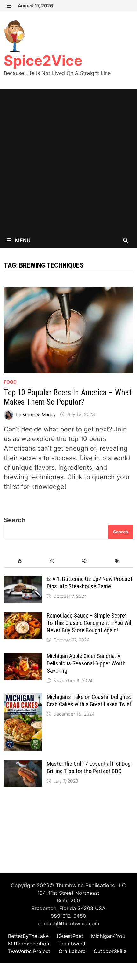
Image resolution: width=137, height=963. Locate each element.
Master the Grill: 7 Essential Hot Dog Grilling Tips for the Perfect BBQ (89, 767)
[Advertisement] (68, 160)
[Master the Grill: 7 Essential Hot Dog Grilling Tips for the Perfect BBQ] (23, 765)
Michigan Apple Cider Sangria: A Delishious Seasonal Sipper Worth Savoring (86, 663)
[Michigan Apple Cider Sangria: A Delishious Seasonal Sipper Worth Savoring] (23, 657)
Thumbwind (71, 943)
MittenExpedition (28, 943)
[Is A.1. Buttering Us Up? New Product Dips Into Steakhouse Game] (23, 580)
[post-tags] (117, 561)
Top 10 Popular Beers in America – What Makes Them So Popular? (68, 397)
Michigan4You (108, 936)
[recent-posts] (52, 561)
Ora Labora (72, 951)
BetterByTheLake (28, 936)
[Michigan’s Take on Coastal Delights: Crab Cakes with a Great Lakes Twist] (23, 698)
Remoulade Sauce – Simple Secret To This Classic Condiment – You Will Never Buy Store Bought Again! (90, 623)
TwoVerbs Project (29, 951)
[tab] (20, 561)
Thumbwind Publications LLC (91, 885)
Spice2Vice (43, 60)
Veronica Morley (39, 414)
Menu (22, 240)
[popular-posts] (20, 561)
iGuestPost (70, 936)
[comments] (84, 561)
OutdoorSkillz (110, 951)
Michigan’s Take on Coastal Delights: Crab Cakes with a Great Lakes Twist (89, 700)
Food (10, 382)
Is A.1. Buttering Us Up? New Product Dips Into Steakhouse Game (89, 583)
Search (14, 520)
